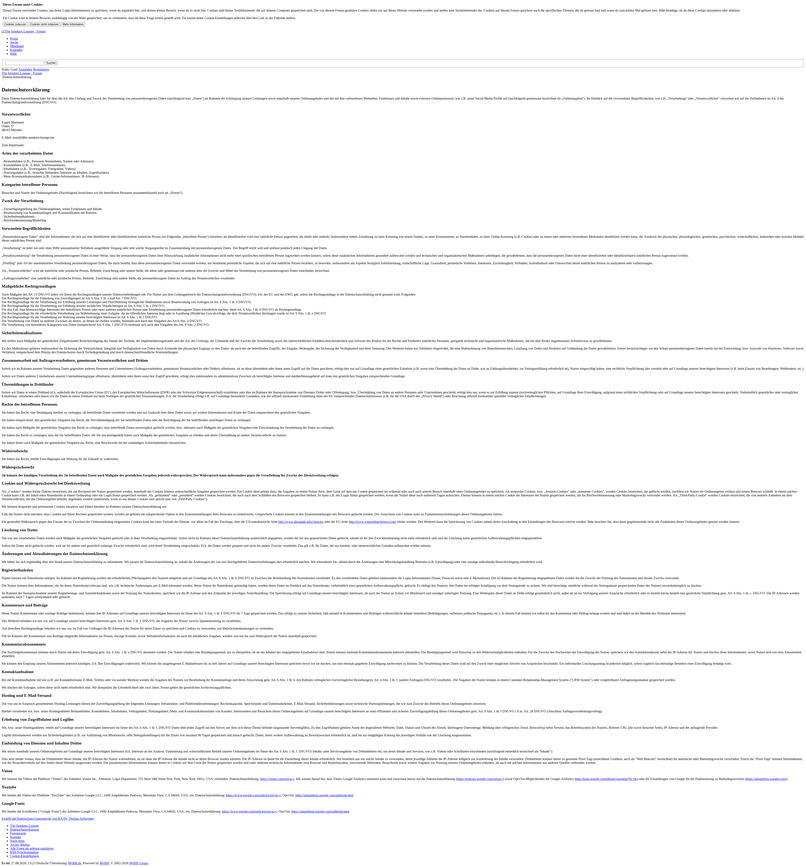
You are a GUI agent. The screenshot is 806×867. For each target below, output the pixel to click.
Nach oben (17, 841)
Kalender (16, 50)
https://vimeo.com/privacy (277, 779)
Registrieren (41, 69)
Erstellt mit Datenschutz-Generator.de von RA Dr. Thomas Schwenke (48, 818)
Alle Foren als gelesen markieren (32, 848)
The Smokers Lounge (24, 826)
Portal (14, 38)
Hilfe (13, 53)
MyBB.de (74, 863)
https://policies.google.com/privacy (480, 779)
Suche (14, 42)
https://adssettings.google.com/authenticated (324, 795)
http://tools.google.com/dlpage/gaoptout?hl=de (606, 779)
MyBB (104, 863)
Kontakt (15, 837)
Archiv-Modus (20, 844)
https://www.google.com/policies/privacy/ (253, 795)
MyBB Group (138, 863)
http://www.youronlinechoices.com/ (372, 522)
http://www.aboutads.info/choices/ (300, 522)
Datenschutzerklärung (24, 829)
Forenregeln (18, 833)
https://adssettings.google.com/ (766, 779)
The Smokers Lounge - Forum (22, 73)
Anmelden (25, 69)
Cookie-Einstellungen (24, 856)
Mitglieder (17, 46)
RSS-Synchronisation (24, 852)
